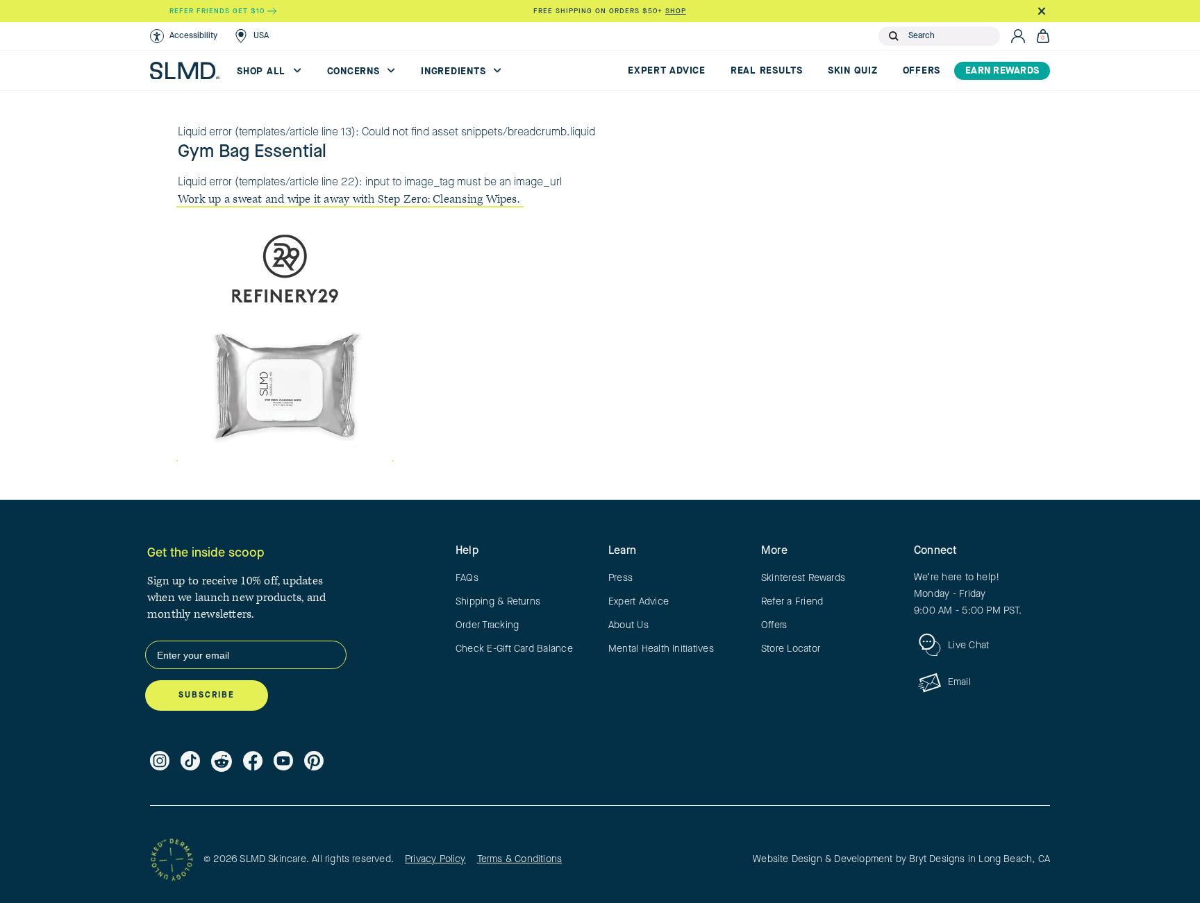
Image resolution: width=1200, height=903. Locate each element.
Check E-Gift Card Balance (514, 649)
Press (620, 578)
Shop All (263, 71)
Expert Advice (667, 71)
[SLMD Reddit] (221, 761)
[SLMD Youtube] (283, 761)
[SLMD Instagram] (159, 761)
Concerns (355, 71)
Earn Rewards (1002, 71)
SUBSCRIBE (206, 695)
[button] (183, 36)
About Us (628, 625)
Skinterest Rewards (803, 578)
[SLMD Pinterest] (314, 761)
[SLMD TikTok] (190, 761)
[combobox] (951, 36)
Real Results (767, 71)
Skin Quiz (853, 71)
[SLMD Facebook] (252, 761)
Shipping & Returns (498, 602)
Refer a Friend (792, 602)
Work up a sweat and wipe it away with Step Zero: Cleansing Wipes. (350, 199)
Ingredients (455, 71)
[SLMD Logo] (184, 71)
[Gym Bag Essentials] (285, 340)
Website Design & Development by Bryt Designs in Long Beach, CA (901, 859)
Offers (922, 71)
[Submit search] (894, 36)
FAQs (467, 578)
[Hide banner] (1041, 11)
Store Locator (790, 649)
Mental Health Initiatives (661, 649)
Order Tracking (487, 625)
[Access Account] (1018, 36)
